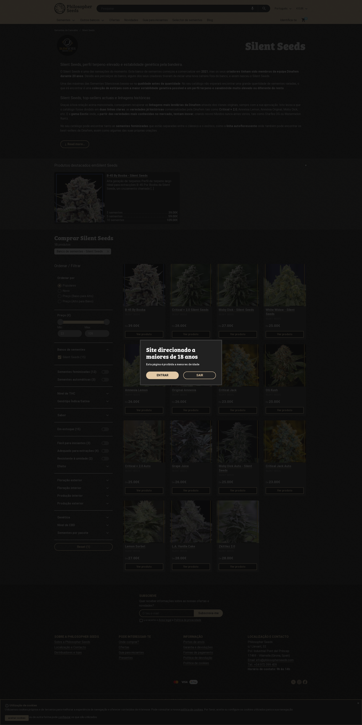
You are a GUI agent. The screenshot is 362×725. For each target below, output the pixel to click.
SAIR (199, 375)
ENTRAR (162, 375)
